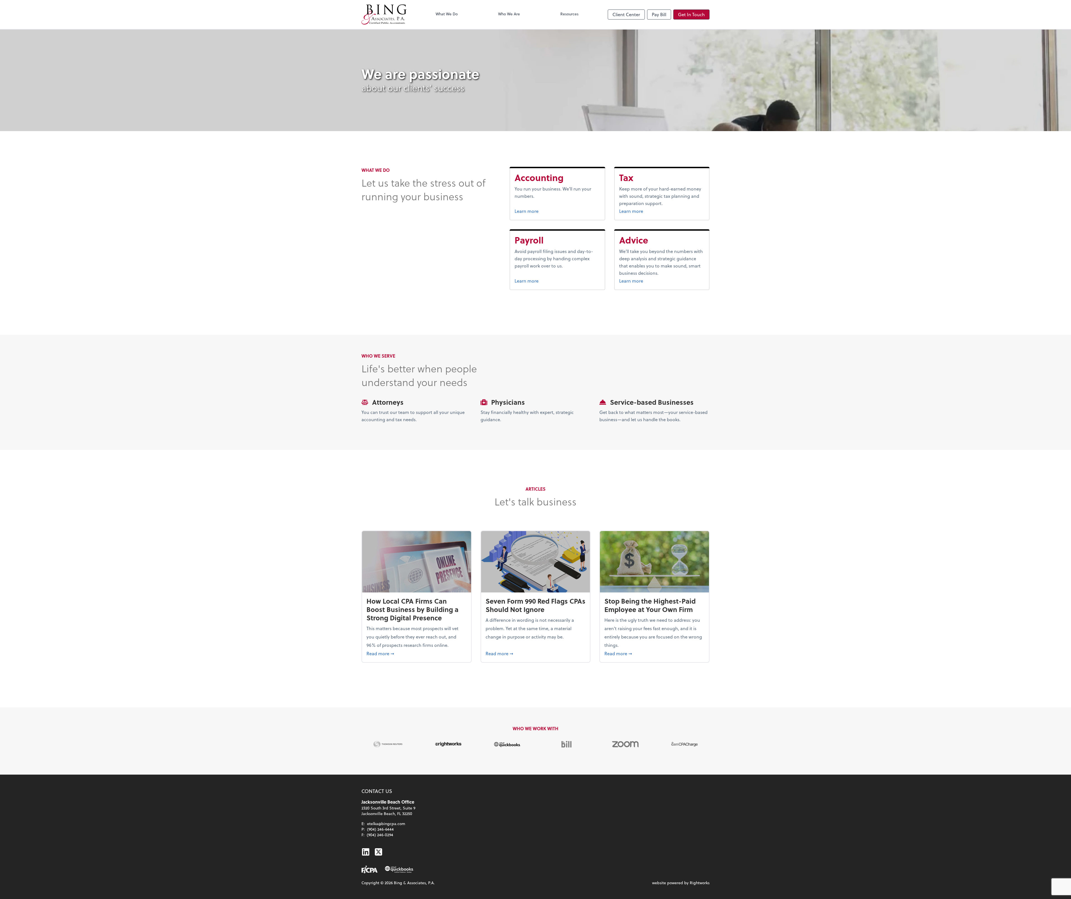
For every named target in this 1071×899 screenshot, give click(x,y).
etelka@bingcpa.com (386, 823)
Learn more (547, 211)
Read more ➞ (416, 653)
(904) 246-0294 (380, 835)
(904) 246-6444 (380, 829)
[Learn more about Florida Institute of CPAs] (369, 869)
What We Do (447, 14)
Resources (569, 14)
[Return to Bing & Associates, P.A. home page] (384, 14)
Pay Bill (659, 14)
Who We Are (509, 14)
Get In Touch (691, 14)
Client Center (626, 14)
